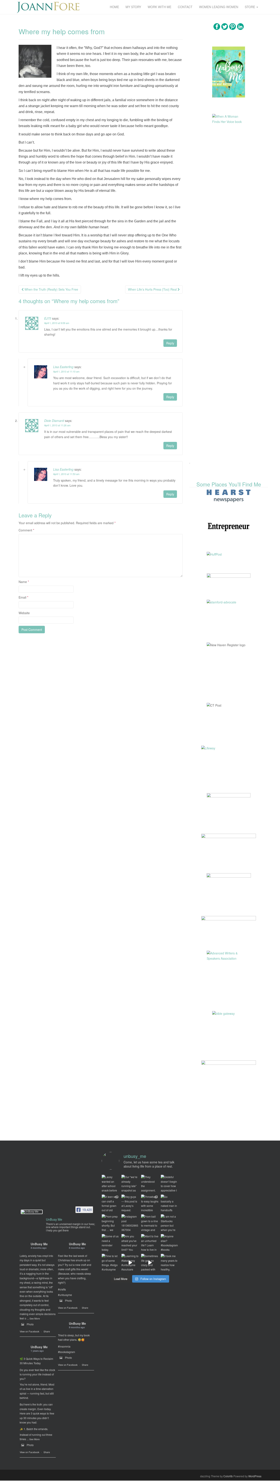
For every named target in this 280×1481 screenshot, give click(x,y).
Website (24, 613)
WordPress (254, 1476)
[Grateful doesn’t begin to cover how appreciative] (169, 1183)
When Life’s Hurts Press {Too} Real (153, 289)
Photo (30, 1324)
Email (23, 597)
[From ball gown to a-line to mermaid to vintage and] (150, 1223)
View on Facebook (29, 1331)
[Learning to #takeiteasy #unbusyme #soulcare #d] (130, 1262)
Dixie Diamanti (54, 420)
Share (47, 1331)
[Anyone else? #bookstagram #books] (169, 1243)
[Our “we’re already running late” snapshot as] (130, 1183)
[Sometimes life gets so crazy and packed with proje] (150, 1262)
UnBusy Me (39, 1244)
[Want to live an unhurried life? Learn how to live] (150, 1243)
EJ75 (47, 318)
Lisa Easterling (63, 367)
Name (24, 581)
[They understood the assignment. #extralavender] (150, 1183)
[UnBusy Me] (32, 1212)
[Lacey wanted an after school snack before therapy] (110, 1183)
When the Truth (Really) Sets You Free (51, 289)
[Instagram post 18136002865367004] (130, 1223)
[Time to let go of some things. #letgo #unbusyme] (110, 1262)
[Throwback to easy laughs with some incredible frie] (150, 1203)
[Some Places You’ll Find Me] (228, 495)
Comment (26, 530)
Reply (170, 343)
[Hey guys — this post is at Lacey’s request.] (130, 1203)
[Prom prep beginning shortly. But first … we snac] (110, 1223)
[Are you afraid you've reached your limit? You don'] (130, 1243)
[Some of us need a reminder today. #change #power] (110, 1243)
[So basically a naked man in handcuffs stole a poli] (169, 1203)
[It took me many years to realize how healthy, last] (169, 1262)
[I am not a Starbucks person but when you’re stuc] (169, 1223)
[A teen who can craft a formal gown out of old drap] (110, 1203)
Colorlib (228, 1476)
